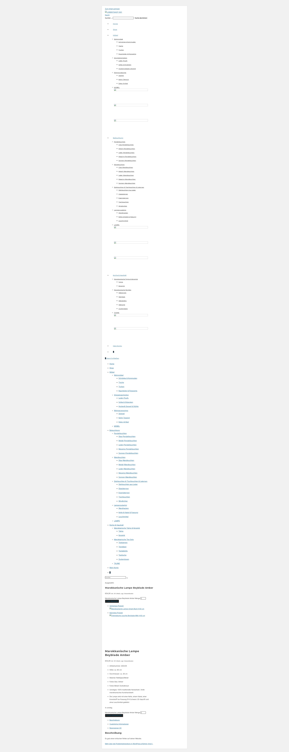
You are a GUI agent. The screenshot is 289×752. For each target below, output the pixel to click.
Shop (112, 368)
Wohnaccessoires (121, 411)
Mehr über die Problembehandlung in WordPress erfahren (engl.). (129, 744)
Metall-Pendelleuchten (128, 441)
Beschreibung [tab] (115, 720)
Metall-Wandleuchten (127, 465)
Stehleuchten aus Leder (128, 484)
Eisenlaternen (124, 493)
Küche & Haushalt (117, 525)
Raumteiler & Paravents (128, 391)
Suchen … (108, 18)
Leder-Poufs (123, 398)
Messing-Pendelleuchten (129, 449)
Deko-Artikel (124, 422)
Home (112, 364)
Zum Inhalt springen (112, 9)
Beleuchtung (115, 430)
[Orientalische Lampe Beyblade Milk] (127, 616)
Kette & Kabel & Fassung (128, 512)
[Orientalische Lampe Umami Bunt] (127, 609)
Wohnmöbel (119, 375)
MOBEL (117, 426)
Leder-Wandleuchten (127, 469)
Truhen (121, 387)
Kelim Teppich (124, 418)
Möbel (112, 372)
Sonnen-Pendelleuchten (128, 453)
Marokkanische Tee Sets (124, 539)
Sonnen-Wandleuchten (128, 477)
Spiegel (122, 414)
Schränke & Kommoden (128, 378)
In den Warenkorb (112, 601)
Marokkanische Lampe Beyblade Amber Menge (122, 598)
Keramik (122, 535)
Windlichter (123, 501)
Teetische (122, 555)
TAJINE (117, 563)
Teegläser (123, 547)
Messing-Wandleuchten (128, 473)
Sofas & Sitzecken (126, 402)
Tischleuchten (124, 497)
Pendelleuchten (120, 433)
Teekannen (123, 542)
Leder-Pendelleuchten (127, 445)
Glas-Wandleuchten (126, 460)
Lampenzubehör (120, 505)
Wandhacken (124, 508)
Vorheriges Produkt (117, 606)
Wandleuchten (119, 457)
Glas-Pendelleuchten (127, 436)
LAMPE (117, 521)
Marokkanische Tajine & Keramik (127, 528)
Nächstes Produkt (116, 613)
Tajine (121, 531)
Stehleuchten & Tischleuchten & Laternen (130, 481)
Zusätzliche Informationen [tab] (119, 724)
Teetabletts (123, 551)
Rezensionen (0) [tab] (115, 728)
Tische (121, 382)
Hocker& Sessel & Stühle (129, 406)
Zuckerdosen (124, 559)
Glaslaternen (124, 488)
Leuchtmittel (123, 517)
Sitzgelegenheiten (121, 395)
